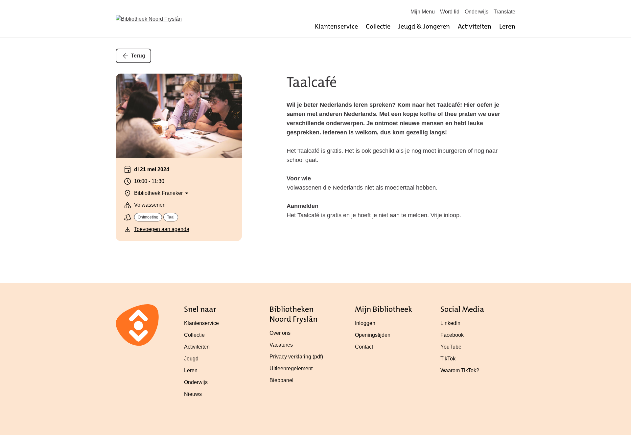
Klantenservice (336, 26)
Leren (507, 26)
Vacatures (281, 345)
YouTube (450, 347)
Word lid (449, 11)
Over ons (280, 333)
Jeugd (191, 358)
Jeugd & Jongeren (424, 26)
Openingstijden (372, 335)
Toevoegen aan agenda (161, 229)
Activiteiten (474, 26)
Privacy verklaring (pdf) (296, 356)
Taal (171, 217)
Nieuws (193, 394)
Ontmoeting (148, 217)
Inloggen (365, 323)
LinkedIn (450, 323)
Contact (364, 347)
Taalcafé (312, 82)
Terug (138, 55)
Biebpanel (281, 380)
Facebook (452, 335)
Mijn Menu (422, 11)
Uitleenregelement (291, 368)
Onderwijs (476, 11)
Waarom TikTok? (459, 370)
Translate (504, 11)
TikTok (448, 358)
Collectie (378, 26)
